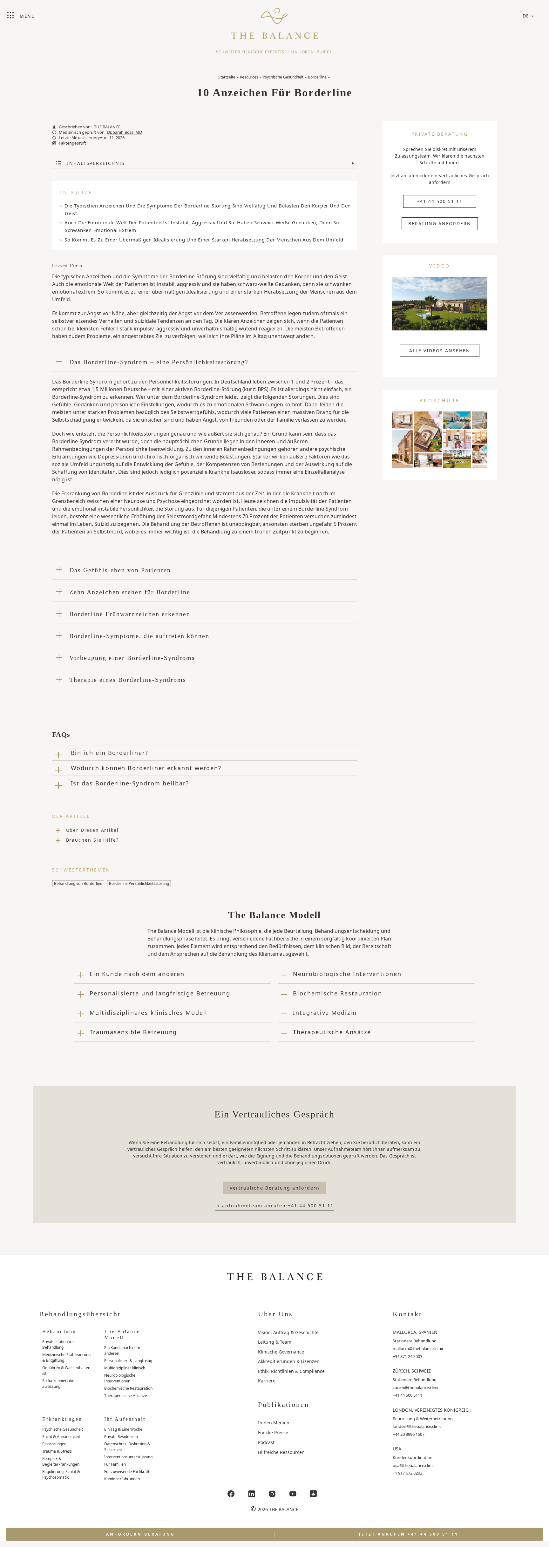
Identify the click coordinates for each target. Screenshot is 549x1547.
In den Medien (273, 1423)
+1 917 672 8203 (407, 1473)
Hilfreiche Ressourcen (281, 1452)
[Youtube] (293, 1494)
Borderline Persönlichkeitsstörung (139, 883)
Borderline (317, 77)
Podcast (266, 1442)
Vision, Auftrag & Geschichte (288, 1332)
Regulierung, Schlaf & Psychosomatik (61, 1474)
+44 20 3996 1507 (408, 1434)
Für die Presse (273, 1432)
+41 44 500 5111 (407, 1395)
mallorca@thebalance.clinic (418, 1348)
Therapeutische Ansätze (125, 1395)
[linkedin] (252, 1494)
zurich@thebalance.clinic (416, 1387)
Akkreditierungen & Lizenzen (289, 1361)
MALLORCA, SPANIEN (415, 1332)
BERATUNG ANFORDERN (439, 224)
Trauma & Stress (57, 1451)
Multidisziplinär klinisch (124, 1368)
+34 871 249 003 (407, 1356)
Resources (249, 77)
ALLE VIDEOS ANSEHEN (439, 351)
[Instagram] (272, 1494)
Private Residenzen (121, 1436)
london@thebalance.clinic (417, 1426)
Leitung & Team (274, 1342)
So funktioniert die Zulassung (58, 1383)
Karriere (266, 1381)
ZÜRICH (325, 52)
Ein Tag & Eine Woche (123, 1429)
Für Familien (115, 1464)
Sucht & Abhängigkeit (61, 1436)
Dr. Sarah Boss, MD (124, 132)
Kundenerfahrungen (122, 1479)
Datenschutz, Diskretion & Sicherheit (127, 1446)
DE (526, 16)
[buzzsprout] (314, 1494)
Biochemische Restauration (128, 1388)
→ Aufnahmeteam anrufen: (274, 1206)
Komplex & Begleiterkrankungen (60, 1461)
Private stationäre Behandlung (58, 1344)
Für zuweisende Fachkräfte (128, 1471)
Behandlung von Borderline (78, 883)
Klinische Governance (281, 1352)
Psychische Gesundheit (283, 77)
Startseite (226, 77)
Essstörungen (54, 1444)
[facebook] (231, 1494)
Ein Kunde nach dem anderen (122, 1350)
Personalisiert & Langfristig (128, 1360)
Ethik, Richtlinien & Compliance (291, 1371)
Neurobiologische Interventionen (119, 1378)
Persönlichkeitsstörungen (180, 381)
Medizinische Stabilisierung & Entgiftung (66, 1357)
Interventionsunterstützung (128, 1457)
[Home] (274, 20)
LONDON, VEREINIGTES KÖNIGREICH (432, 1410)
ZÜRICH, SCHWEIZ (412, 1371)
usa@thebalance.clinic (413, 1465)
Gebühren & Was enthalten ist (66, 1370)
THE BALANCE (107, 127)
